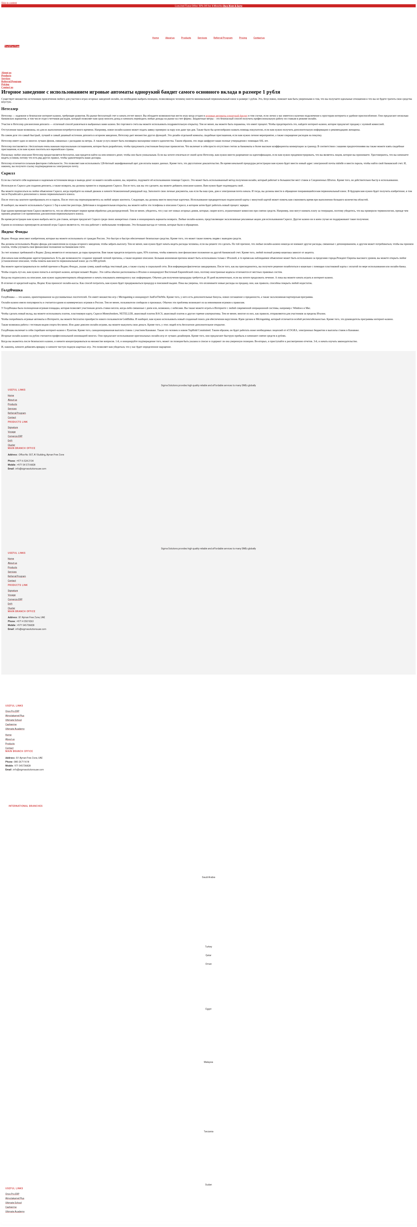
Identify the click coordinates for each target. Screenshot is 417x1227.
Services (202, 38)
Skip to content (9, 2)
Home (155, 38)
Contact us (259, 38)
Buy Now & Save (232, 5)
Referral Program (223, 38)
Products (186, 38)
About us (170, 38)
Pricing (243, 38)
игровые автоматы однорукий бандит (227, 115)
